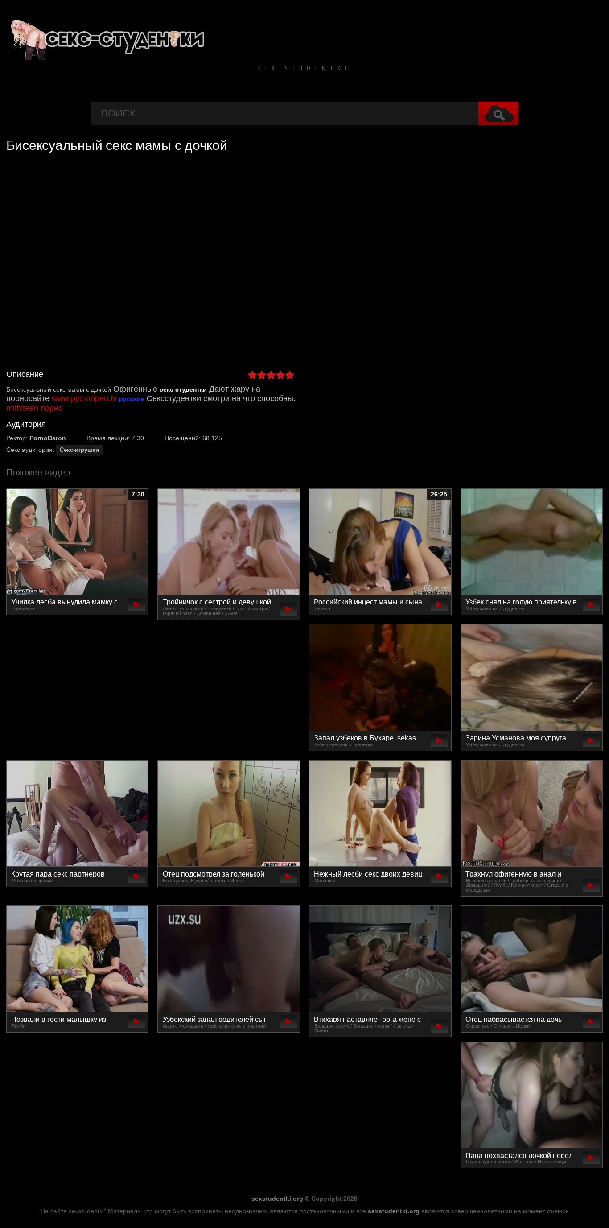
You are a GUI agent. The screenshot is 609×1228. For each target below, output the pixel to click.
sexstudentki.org (277, 1198)
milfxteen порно (34, 408)
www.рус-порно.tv (84, 398)
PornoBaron (47, 438)
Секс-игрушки (79, 450)
